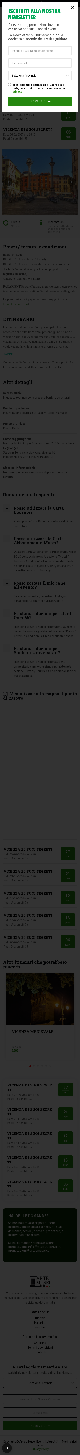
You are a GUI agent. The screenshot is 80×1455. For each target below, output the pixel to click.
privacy (17, 91)
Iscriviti (38, 101)
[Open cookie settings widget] (7, 1448)
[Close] (72, 8)
